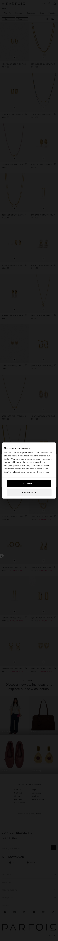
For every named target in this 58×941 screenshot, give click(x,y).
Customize (27, 492)
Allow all (29, 483)
